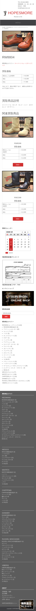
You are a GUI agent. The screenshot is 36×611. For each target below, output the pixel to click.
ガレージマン (7, 348)
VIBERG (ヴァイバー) (8, 383)
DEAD (5, 370)
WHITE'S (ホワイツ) (8, 374)
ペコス (6, 333)
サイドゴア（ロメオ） (10, 344)
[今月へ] (25, 232)
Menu (18, 23)
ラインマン (7, 346)
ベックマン (7, 340)
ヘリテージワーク (9, 363)
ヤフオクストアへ (7, 595)
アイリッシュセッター (10, 329)
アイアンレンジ (8, 342)
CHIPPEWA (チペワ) (8, 376)
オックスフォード (9, 335)
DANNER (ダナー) (7, 378)
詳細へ (18, 164)
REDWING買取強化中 (10, 327)
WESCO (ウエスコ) (7, 372)
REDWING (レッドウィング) (13, 27)
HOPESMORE (20, 13)
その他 (6, 359)
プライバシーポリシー (8, 597)
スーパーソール (19, 63)
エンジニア (7, 331)
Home (3, 27)
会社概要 (4, 593)
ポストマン (7, 353)
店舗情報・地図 (6, 591)
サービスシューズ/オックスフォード (14, 366)
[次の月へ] (28, 232)
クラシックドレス (9, 361)
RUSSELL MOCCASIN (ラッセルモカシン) (14, 381)
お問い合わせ (6, 599)
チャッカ (6, 357)
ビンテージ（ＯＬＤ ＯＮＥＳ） (13, 368)
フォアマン (7, 350)
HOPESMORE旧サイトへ (9, 603)
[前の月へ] (21, 232)
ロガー (6, 338)
